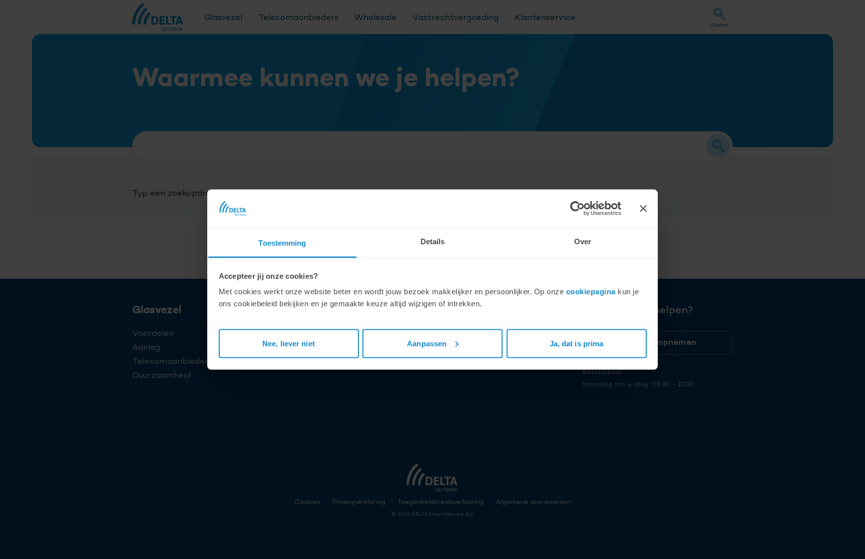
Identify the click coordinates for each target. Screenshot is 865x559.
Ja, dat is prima (577, 343)
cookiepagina (591, 291)
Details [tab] (432, 241)
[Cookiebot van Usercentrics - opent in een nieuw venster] (577, 208)
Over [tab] (582, 241)
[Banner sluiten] (643, 208)
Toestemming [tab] (282, 243)
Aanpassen (427, 343)
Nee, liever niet (288, 343)
